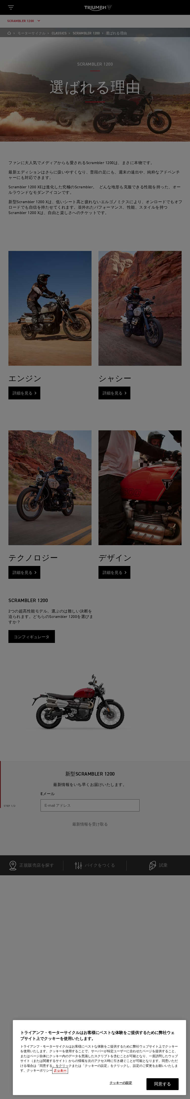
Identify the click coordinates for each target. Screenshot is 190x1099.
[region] (99, 1057)
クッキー (60, 1070)
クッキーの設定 (121, 1083)
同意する (162, 1084)
